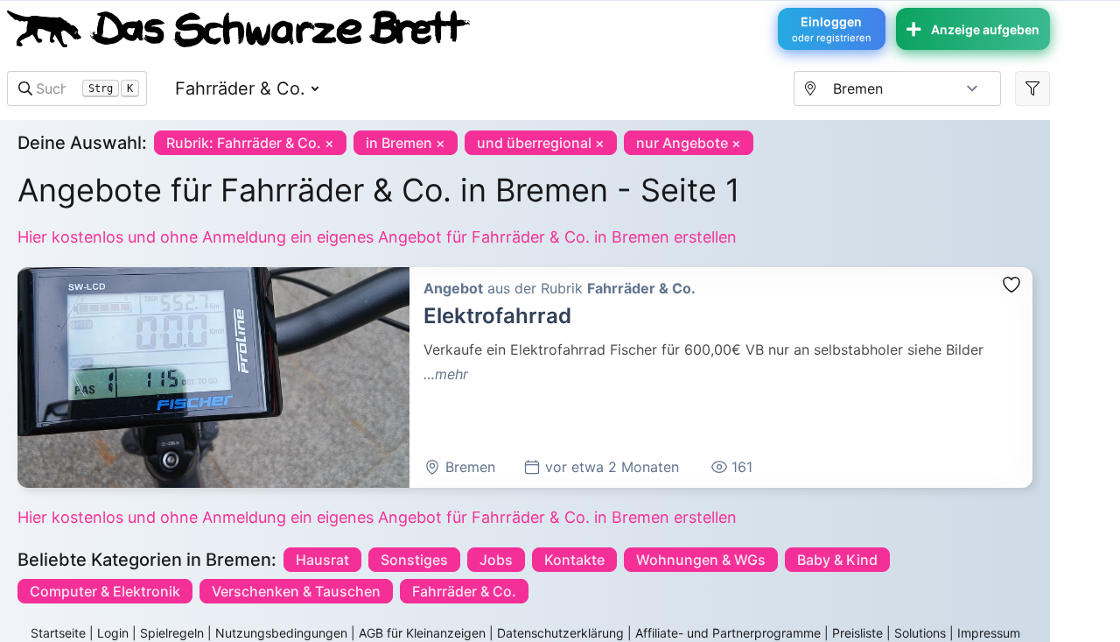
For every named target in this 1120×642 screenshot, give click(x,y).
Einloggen (832, 29)
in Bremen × (405, 143)
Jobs (496, 559)
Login (113, 632)
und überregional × (541, 143)
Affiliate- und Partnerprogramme (728, 632)
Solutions (920, 632)
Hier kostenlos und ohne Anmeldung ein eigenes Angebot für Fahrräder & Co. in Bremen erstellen (377, 237)
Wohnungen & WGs (701, 559)
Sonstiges (414, 559)
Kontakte (574, 559)
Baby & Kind (837, 559)
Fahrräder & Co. (240, 88)
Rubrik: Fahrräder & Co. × (250, 143)
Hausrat (322, 559)
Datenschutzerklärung (560, 632)
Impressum (988, 632)
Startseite (58, 632)
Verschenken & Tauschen (296, 591)
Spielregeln (172, 632)
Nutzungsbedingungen (281, 632)
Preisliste (857, 632)
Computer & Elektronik (105, 591)
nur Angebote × (688, 143)
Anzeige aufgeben (985, 29)
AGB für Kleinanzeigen (422, 632)
